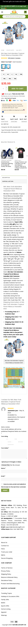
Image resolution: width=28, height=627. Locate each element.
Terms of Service (6, 568)
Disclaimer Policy (6, 580)
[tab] (14, 177)
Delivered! (24, 121)
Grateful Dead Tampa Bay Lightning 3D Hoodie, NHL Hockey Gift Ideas (7, 164)
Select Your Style (6, 62)
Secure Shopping (6, 558)
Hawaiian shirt (16, 127)
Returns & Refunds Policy (9, 577)
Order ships (14, 121)
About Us (4, 542)
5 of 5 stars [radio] (5, 444)
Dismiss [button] (14, 4)
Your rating (4, 436)
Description (6, 177)
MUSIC (3, 603)
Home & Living (5, 609)
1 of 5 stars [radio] (3, 439)
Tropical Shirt (14, 132)
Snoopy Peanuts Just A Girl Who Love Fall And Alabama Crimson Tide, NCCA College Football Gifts (21, 165)
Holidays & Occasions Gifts (10, 596)
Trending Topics (6, 593)
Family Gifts (5, 600)
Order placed (4, 121)
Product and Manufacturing (10, 584)
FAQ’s (3, 549)
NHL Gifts (19, 50)
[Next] (27, 159)
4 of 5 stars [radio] (15, 441)
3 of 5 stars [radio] (5, 441)
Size (2, 70)
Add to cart (17, 89)
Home (2, 50)
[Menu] (2, 12)
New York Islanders (19, 130)
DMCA (3, 555)
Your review (5, 448)
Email (3, 476)
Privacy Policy (5, 571)
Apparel (3, 612)
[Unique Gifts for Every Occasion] (14, 12)
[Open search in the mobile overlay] (14, 16)
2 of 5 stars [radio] (11, 439)
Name (3, 468)
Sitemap (4, 615)
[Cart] (25, 12)
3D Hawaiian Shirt (9, 130)
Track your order (6, 552)
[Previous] (1, 159)
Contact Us (5, 546)
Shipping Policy (6, 574)
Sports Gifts (10, 50)
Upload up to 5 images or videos (11, 462)
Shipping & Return (7, 181)
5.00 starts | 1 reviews (14, 58)
